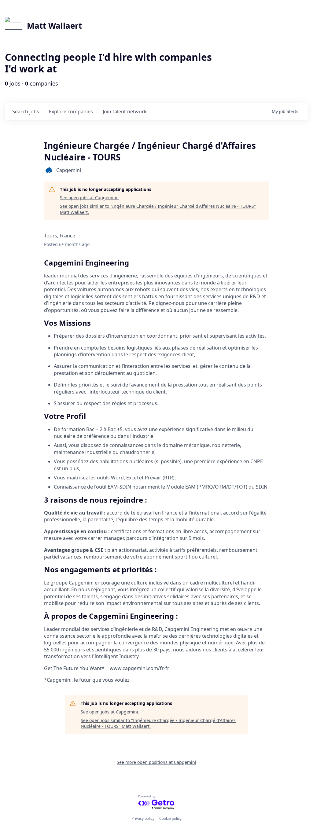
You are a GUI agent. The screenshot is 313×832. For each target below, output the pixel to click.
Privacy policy (142, 818)
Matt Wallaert (54, 25)
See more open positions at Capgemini (156, 762)
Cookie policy (170, 818)
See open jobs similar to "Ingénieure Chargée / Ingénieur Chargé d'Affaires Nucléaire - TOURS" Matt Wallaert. (158, 209)
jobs (25, 111)
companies (71, 111)
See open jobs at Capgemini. (89, 197)
